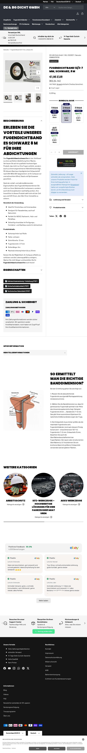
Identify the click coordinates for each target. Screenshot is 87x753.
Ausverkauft (73, 152)
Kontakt (48, 649)
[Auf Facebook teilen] (61, 216)
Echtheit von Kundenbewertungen (58, 679)
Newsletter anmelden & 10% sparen (16, 703)
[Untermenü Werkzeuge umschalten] (42, 24)
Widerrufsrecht (51, 662)
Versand (59, 84)
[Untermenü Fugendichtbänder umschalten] (29, 19)
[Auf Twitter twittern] (56, 216)
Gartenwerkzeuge (10, 24)
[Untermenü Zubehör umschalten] (63, 19)
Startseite (6, 49)
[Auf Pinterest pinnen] (65, 216)
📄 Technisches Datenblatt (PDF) (17, 291)
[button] (82, 13)
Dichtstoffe (70, 20)
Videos (5, 694)
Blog (5, 690)
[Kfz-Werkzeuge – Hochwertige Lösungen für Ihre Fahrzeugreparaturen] (43, 485)
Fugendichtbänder (20, 20)
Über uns (6, 716)
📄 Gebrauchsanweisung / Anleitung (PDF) (21, 281)
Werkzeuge (36, 24)
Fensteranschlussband (41, 20)
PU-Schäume (24, 24)
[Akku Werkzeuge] (71, 485)
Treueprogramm (9, 711)
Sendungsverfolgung (11, 707)
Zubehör (58, 20)
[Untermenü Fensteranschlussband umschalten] (51, 19)
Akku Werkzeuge (71, 500)
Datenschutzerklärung (53, 657)
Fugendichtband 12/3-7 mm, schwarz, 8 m (22, 49)
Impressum (49, 653)
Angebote (7, 20)
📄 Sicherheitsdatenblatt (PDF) (17, 286)
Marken (45, 2)
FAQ (52, 2)
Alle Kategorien (63, 24)
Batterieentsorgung (52, 674)
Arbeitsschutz (15, 500)
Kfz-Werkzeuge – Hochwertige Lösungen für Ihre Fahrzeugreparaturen (43, 507)
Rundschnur (50, 24)
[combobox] (63, 7)
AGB (46, 670)
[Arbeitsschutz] (16, 485)
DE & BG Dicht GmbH (56, 55)
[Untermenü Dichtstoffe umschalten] (76, 19)
